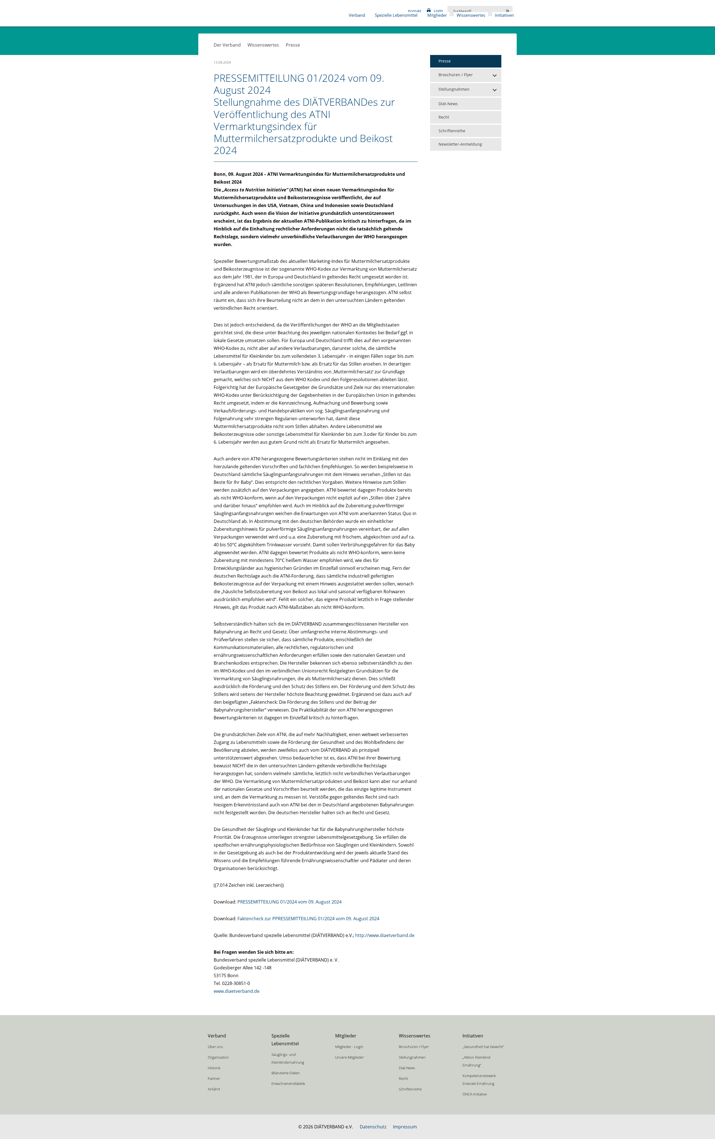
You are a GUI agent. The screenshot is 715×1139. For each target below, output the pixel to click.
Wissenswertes (471, 15)
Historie (214, 1067)
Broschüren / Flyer (455, 74)
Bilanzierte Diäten (285, 1072)
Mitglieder (437, 15)
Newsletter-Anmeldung (460, 144)
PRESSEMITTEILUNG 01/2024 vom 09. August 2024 (289, 902)
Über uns (215, 1046)
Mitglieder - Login (349, 1046)
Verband (357, 15)
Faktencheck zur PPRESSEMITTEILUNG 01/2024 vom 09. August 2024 (308, 918)
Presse (293, 45)
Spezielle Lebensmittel (396, 15)
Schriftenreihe (451, 130)
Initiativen (504, 15)
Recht (443, 117)
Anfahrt (214, 1089)
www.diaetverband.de (236, 991)
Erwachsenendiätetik (288, 1083)
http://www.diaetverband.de (384, 935)
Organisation (218, 1057)
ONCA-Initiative (475, 1094)
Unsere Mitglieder (349, 1057)
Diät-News (448, 103)
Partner (214, 1078)
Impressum (405, 1127)
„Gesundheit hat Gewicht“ (483, 1046)
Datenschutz (373, 1127)
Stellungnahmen (453, 89)
